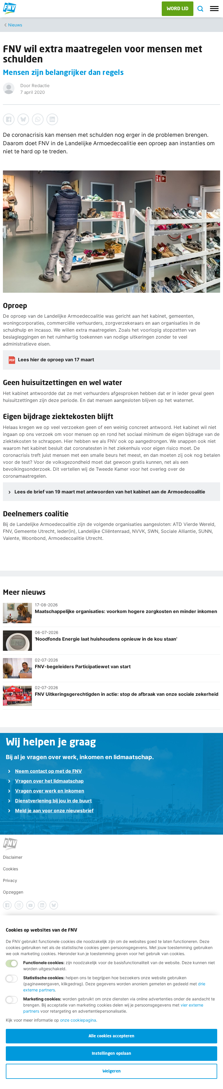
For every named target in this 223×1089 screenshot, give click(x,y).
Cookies (10, 868)
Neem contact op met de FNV (48, 771)
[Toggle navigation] (214, 8)
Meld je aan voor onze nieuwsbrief (54, 810)
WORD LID (177, 8)
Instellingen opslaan (111, 1053)
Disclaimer (12, 857)
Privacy (10, 880)
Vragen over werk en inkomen (49, 791)
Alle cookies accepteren (111, 1035)
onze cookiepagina (78, 1020)
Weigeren (111, 1070)
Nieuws (15, 24)
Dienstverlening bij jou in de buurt (53, 801)
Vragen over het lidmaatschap (49, 781)
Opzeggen (13, 891)
